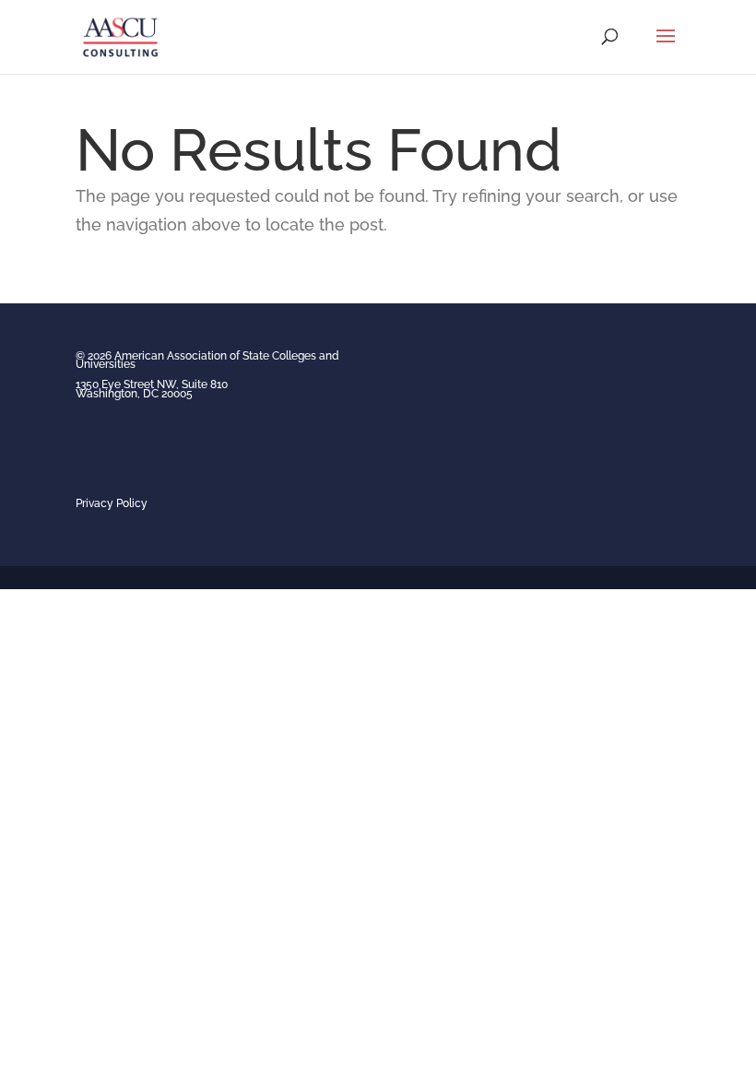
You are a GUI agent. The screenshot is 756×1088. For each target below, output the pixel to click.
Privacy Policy (112, 503)
